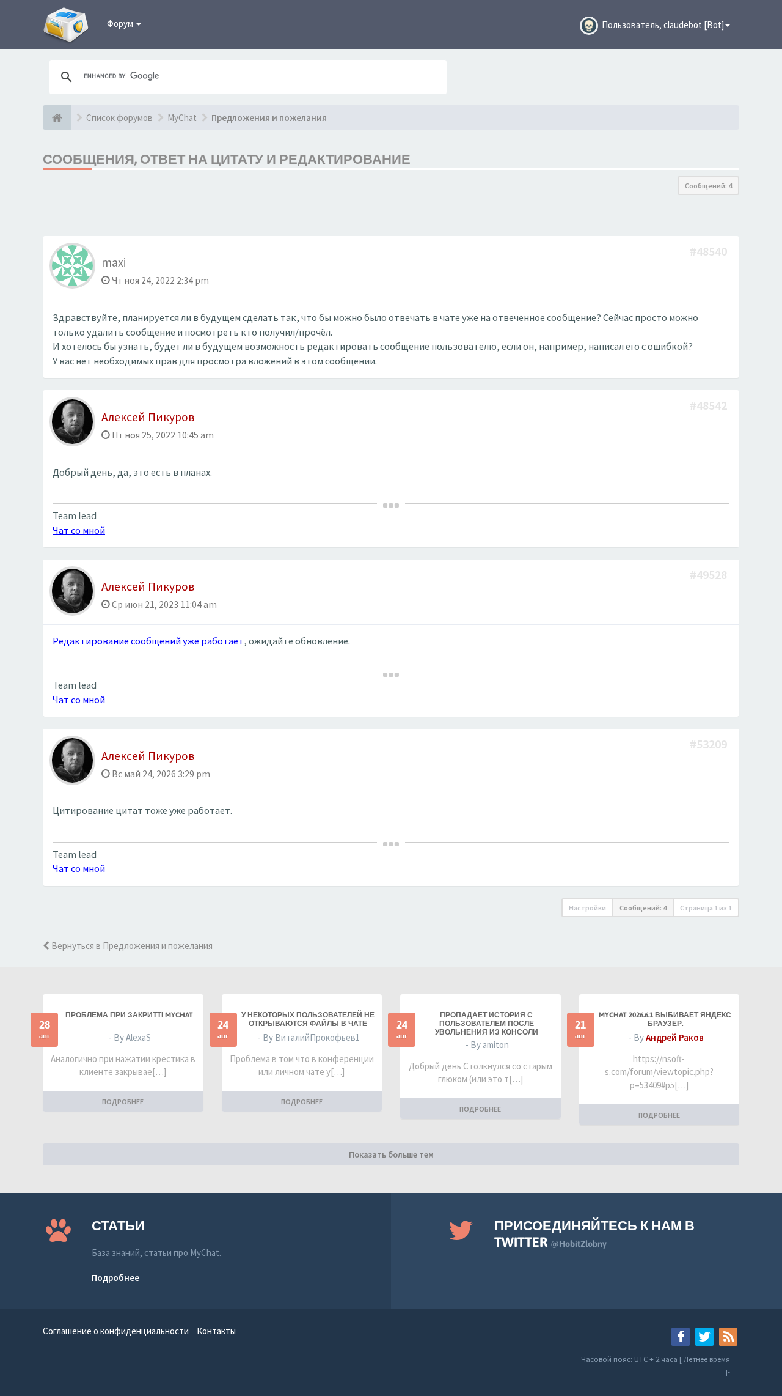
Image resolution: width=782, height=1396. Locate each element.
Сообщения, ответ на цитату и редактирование (227, 159)
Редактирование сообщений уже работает (148, 641)
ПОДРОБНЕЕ (123, 1101)
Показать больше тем (391, 1154)
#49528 (709, 574)
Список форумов (119, 118)
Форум (121, 23)
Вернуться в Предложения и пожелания (131, 945)
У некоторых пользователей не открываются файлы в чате (308, 1019)
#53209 (709, 744)
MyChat (182, 118)
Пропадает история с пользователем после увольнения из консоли (486, 1023)
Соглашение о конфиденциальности (116, 1331)
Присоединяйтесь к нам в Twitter (594, 1233)
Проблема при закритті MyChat (129, 1015)
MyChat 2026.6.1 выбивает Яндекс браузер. (665, 1019)
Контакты (216, 1331)
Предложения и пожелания (269, 118)
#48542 (709, 405)
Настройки (587, 907)
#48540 (709, 251)
